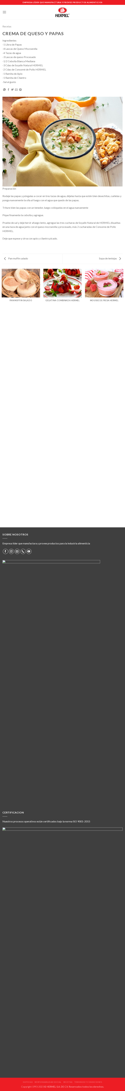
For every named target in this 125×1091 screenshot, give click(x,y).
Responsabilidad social (48, 1082)
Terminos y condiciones (88, 1082)
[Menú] (4, 12)
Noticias (28, 1082)
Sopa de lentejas (108, 258)
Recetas (6, 26)
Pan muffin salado (18, 258)
